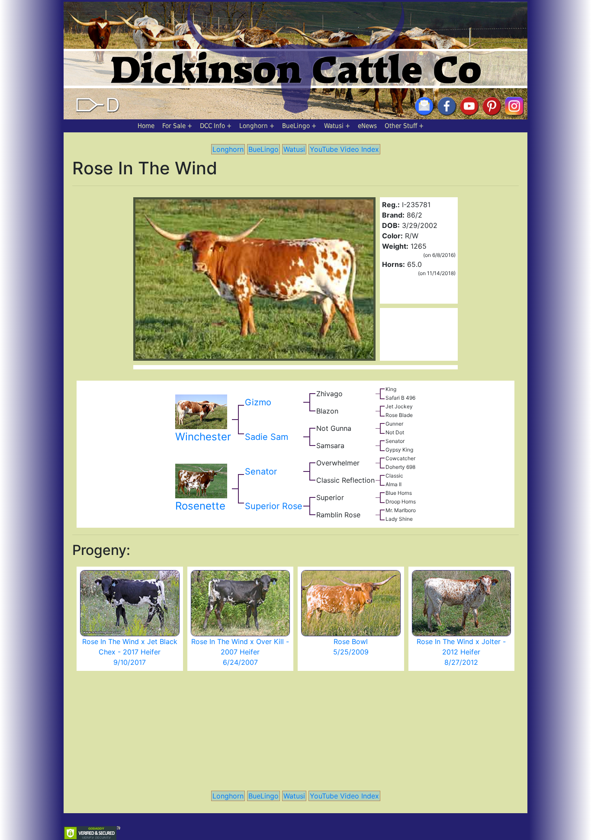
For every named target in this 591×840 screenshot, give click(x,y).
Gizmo (258, 402)
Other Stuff (401, 126)
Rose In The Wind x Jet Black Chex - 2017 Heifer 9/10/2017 (129, 652)
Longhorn (253, 126)
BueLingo (296, 126)
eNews (367, 126)
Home (146, 126)
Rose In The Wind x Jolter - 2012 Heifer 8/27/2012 (461, 652)
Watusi (334, 126)
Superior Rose (273, 506)
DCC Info (212, 126)
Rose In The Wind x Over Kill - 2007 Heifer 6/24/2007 (240, 652)
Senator (261, 471)
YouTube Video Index (344, 149)
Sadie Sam (266, 437)
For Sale (174, 126)
